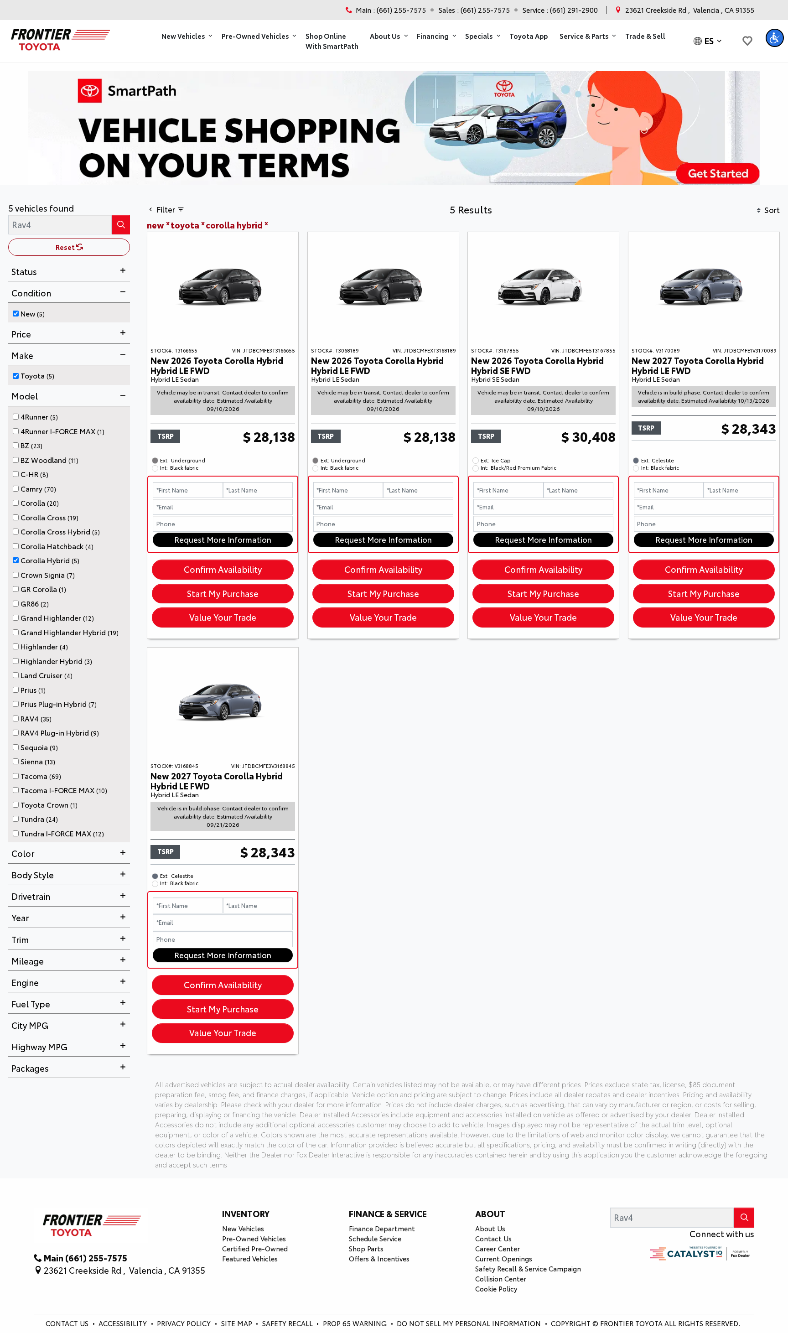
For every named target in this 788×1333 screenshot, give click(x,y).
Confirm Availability (223, 569)
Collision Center (500, 1278)
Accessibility (123, 1323)
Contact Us (493, 1238)
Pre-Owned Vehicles (254, 1238)
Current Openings (503, 1258)
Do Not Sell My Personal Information (470, 1323)
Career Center (497, 1248)
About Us (490, 1228)
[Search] (121, 224)
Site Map (237, 1323)
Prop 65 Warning (355, 1323)
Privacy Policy (185, 1323)
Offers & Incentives (379, 1258)
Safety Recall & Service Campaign (528, 1268)
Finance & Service (388, 1213)
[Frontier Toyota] (59, 37)
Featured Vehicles (250, 1258)
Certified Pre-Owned (255, 1248)
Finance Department (382, 1228)
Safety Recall (288, 1323)
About (490, 1213)
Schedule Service (375, 1238)
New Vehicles (243, 1228)
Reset (66, 247)
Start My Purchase (223, 593)
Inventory (246, 1213)
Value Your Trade (222, 617)
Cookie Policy (496, 1288)
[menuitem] (71, 312)
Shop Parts (366, 1248)
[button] (186, 36)
